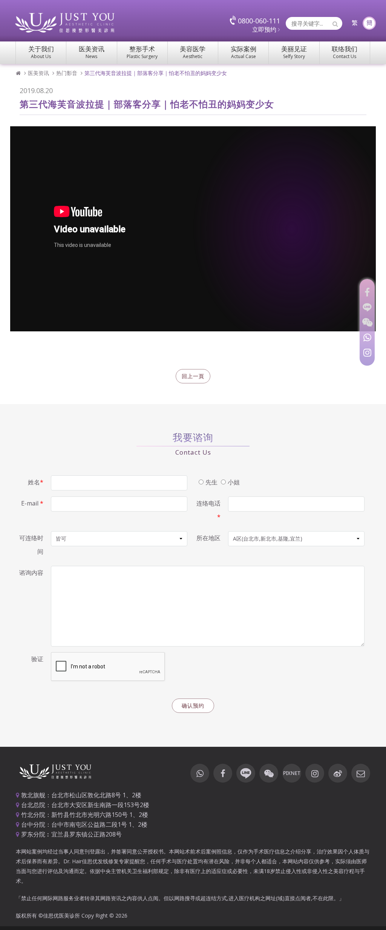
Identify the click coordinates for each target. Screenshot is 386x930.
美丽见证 (294, 52)
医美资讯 (91, 52)
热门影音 (66, 73)
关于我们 (41, 52)
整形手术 (142, 52)
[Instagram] (367, 352)
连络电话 (208, 510)
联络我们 (344, 52)
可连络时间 (31, 545)
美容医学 (192, 52)
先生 (211, 482)
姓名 (35, 482)
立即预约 (265, 29)
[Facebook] (367, 292)
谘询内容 (31, 572)
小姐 (234, 482)
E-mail (32, 503)
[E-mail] (360, 773)
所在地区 (208, 538)
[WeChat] (367, 322)
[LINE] (367, 307)
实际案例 (243, 52)
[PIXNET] (291, 773)
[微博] (337, 773)
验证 (37, 659)
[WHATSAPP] (367, 337)
